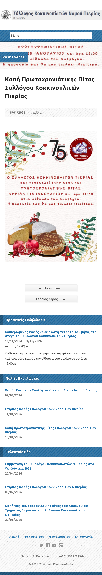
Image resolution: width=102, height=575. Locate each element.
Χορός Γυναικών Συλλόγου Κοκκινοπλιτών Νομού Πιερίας (51, 390)
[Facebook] (48, 545)
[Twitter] (41, 545)
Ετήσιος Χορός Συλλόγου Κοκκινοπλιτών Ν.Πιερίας (46, 487)
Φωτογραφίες (59, 536)
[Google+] (61, 545)
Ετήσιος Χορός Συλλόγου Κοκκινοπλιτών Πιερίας (44, 409)
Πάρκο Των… (51, 288)
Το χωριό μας (34, 536)
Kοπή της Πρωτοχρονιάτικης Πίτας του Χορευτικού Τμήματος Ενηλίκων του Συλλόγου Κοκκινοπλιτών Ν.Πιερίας (46, 510)
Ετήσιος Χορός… (51, 299)
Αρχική (14, 536)
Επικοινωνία (84, 536)
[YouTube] (54, 545)
